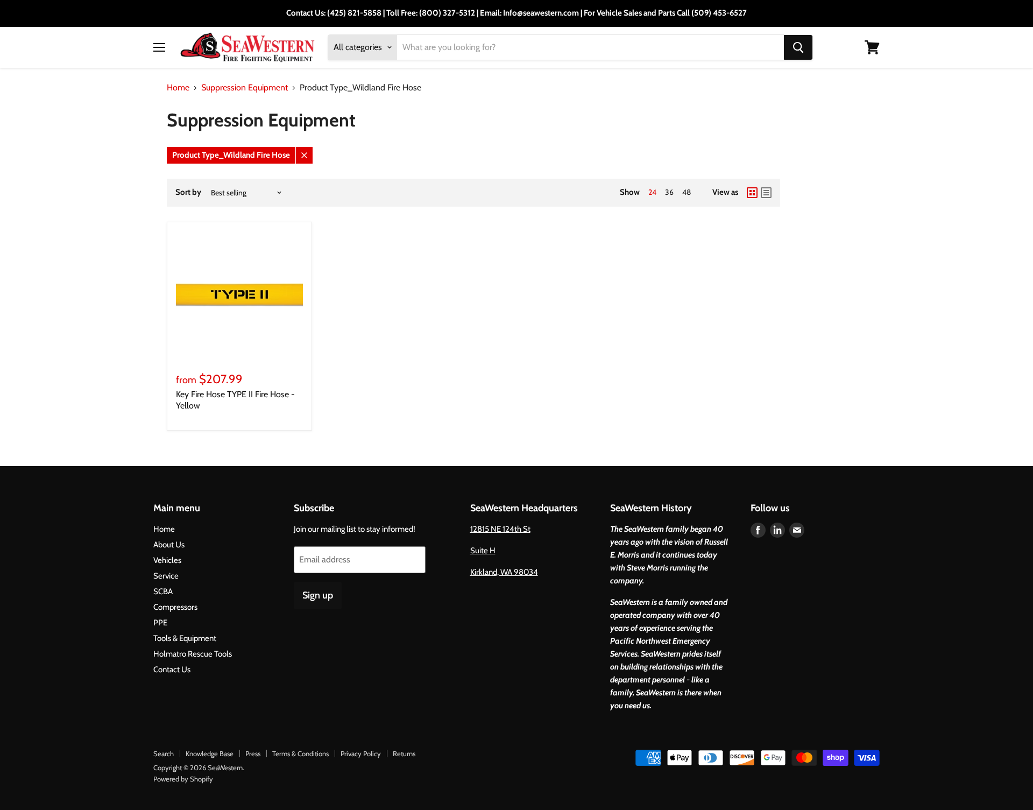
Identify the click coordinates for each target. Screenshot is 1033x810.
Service (166, 576)
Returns (404, 753)
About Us (169, 545)
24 (652, 192)
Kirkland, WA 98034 (504, 572)
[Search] (798, 47)
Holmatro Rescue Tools (192, 654)
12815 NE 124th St (500, 529)
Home (178, 88)
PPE (160, 623)
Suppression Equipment (244, 88)
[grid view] (752, 192)
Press (252, 753)
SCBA (163, 591)
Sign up (317, 595)
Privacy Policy (361, 753)
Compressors (175, 607)
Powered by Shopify (183, 778)
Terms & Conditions (300, 753)
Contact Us (171, 669)
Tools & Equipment (184, 638)
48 (686, 192)
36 (669, 192)
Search (163, 753)
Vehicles (167, 560)
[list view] (766, 192)
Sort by (188, 192)
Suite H (483, 550)
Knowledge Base (210, 753)
